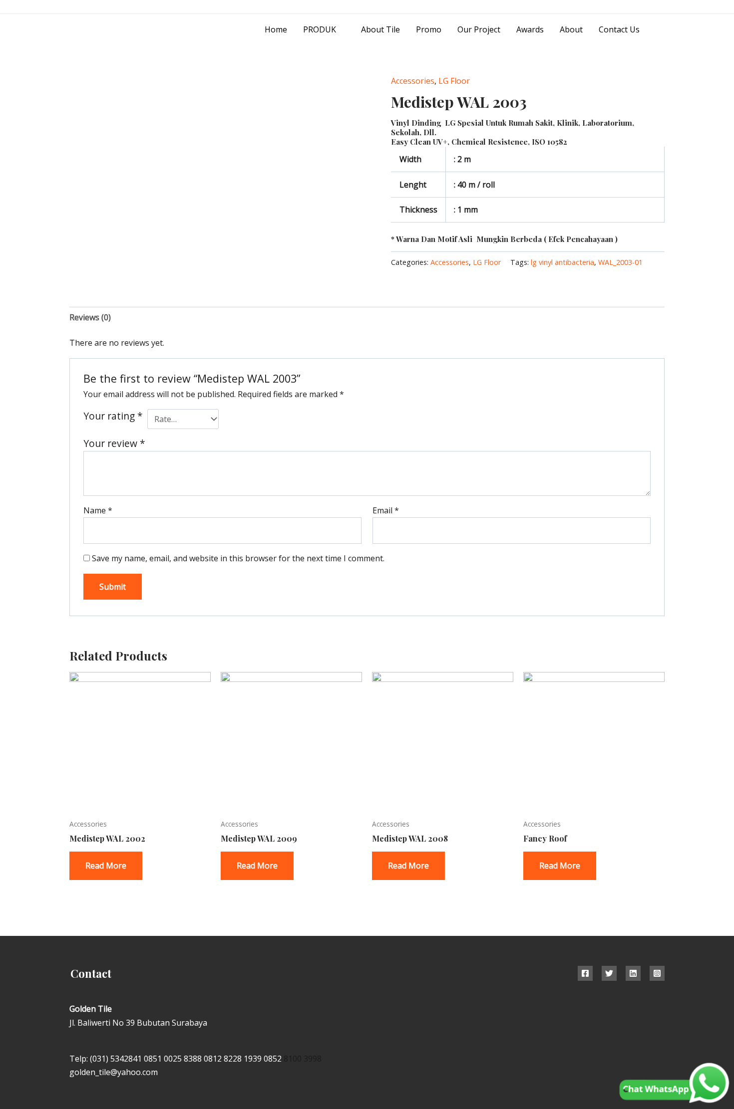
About (571, 29)
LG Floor (454, 80)
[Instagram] (638, 7)
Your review (114, 443)
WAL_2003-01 (620, 262)
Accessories (412, 80)
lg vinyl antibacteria (562, 262)
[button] (661, 29)
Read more (105, 865)
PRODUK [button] (319, 29)
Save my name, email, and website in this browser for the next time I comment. (238, 558)
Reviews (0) (90, 317)
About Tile (380, 29)
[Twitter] (609, 973)
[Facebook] (585, 973)
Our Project (478, 29)
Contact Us (619, 29)
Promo (428, 29)
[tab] (90, 317)
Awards (530, 29)
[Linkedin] (633, 973)
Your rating (113, 416)
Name (97, 510)
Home (276, 29)
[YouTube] (661, 7)
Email (385, 510)
